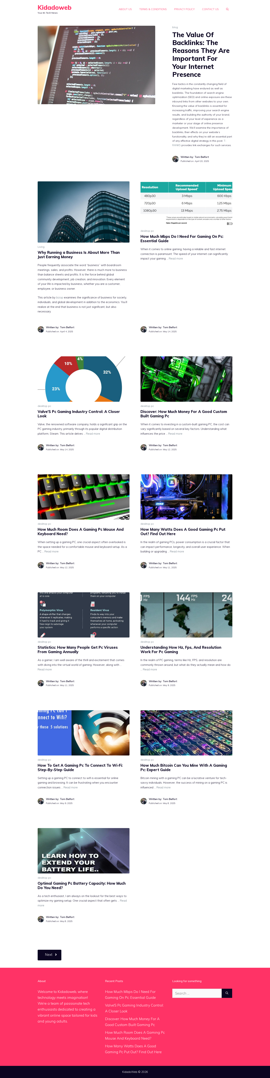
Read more (176, 258)
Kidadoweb (54, 7)
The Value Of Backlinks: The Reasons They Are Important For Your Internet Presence (201, 54)
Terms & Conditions (153, 9)
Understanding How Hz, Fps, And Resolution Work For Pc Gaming (181, 649)
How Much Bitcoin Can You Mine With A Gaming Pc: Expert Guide (184, 767)
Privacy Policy (184, 9)
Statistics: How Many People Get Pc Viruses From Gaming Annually (78, 649)
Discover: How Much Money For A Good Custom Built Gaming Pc (184, 413)
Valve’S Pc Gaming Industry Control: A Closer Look (79, 413)
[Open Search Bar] (227, 9)
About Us (125, 9)
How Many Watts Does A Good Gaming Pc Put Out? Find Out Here (183, 531)
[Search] (227, 993)
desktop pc (147, 230)
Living (41, 246)
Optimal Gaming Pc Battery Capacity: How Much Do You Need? (82, 885)
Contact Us (210, 9)
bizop (59, 297)
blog (175, 27)
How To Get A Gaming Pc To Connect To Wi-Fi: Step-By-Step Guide (80, 767)
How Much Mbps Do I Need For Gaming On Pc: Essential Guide (182, 238)
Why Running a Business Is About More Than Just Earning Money (79, 254)
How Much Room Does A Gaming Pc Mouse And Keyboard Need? (81, 531)
